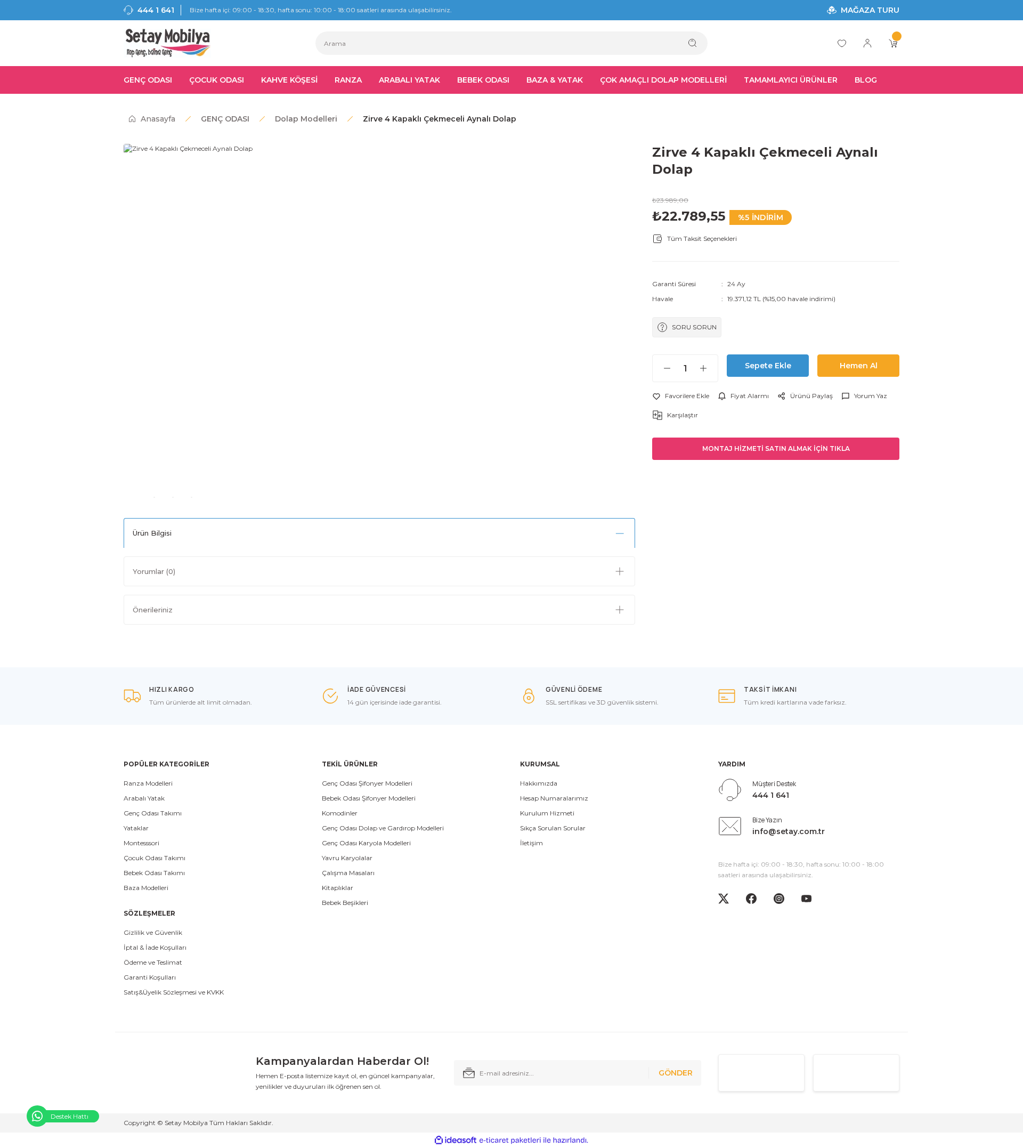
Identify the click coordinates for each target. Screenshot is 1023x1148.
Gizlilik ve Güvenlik (153, 932)
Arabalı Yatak (144, 798)
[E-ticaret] (510, 1140)
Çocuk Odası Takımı (154, 858)
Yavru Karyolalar (347, 858)
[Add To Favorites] (680, 396)
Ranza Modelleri (148, 783)
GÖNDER (676, 1073)
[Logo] (167, 43)
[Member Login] (867, 43)
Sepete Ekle (768, 365)
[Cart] (893, 43)
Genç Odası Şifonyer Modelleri (367, 783)
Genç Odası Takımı (153, 813)
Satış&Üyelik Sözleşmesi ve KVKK (174, 992)
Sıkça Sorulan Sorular (553, 828)
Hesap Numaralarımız (554, 798)
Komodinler (340, 813)
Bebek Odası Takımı (154, 873)
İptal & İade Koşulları (155, 947)
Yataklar (136, 828)
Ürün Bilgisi (152, 533)
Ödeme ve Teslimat (153, 962)
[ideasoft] (455, 1140)
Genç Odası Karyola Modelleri (366, 843)
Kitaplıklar (337, 888)
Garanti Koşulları (150, 977)
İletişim (531, 843)
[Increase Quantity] (708, 368)
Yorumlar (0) (154, 571)
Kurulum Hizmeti (547, 813)
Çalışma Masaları (348, 873)
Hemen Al (859, 365)
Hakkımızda (538, 783)
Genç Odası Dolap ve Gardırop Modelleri (383, 828)
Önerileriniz (153, 609)
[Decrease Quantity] (661, 368)
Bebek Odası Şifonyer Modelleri (369, 798)
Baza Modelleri (146, 888)
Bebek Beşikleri (345, 903)
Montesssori (141, 843)
